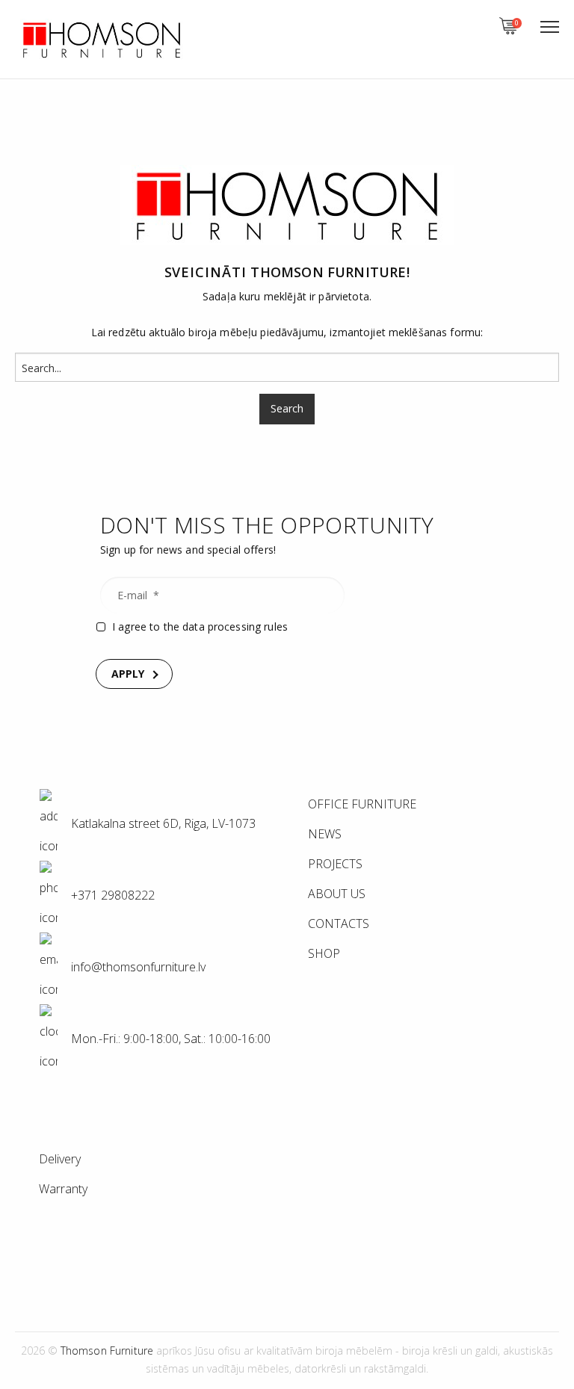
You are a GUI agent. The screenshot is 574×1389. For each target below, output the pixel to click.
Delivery (60, 1159)
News (325, 834)
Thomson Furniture (328, 272)
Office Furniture (362, 804)
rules (276, 626)
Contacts (338, 923)
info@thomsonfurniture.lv (138, 967)
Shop (324, 953)
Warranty (63, 1189)
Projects (335, 864)
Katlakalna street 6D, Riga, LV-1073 (162, 824)
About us (336, 893)
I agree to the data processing (200, 626)
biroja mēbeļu (222, 332)
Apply (127, 673)
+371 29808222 (111, 896)
